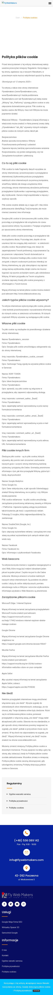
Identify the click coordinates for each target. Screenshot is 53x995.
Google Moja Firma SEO (12, 922)
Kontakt (5, 955)
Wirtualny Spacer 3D (10, 927)
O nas (4, 950)
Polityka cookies (16, 808)
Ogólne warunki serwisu (20, 794)
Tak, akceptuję (36, 990)
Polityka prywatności (18, 801)
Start (18, 18)
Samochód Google (10, 933)
